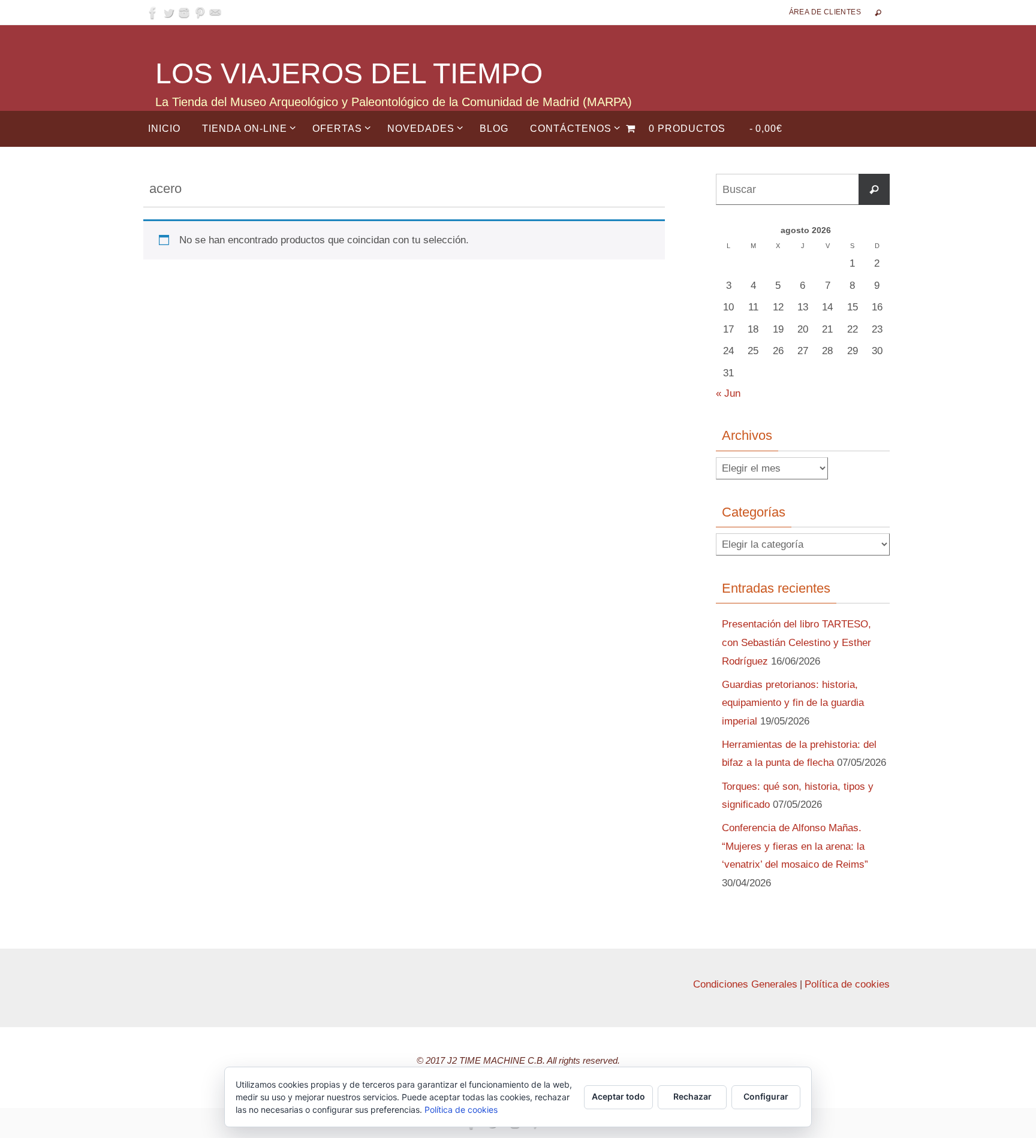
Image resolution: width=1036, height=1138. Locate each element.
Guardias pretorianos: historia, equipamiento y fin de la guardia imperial (793, 703)
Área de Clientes (825, 12)
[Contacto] (215, 12)
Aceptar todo (618, 1096)
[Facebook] (152, 12)
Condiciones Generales (745, 984)
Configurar (765, 1096)
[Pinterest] (199, 12)
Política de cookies (847, 984)
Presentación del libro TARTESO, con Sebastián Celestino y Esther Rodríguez (796, 642)
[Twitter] (168, 12)
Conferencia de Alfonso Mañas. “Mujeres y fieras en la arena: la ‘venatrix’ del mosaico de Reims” (795, 846)
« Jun (728, 393)
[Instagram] (184, 12)
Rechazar (692, 1096)
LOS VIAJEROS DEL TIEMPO (349, 73)
